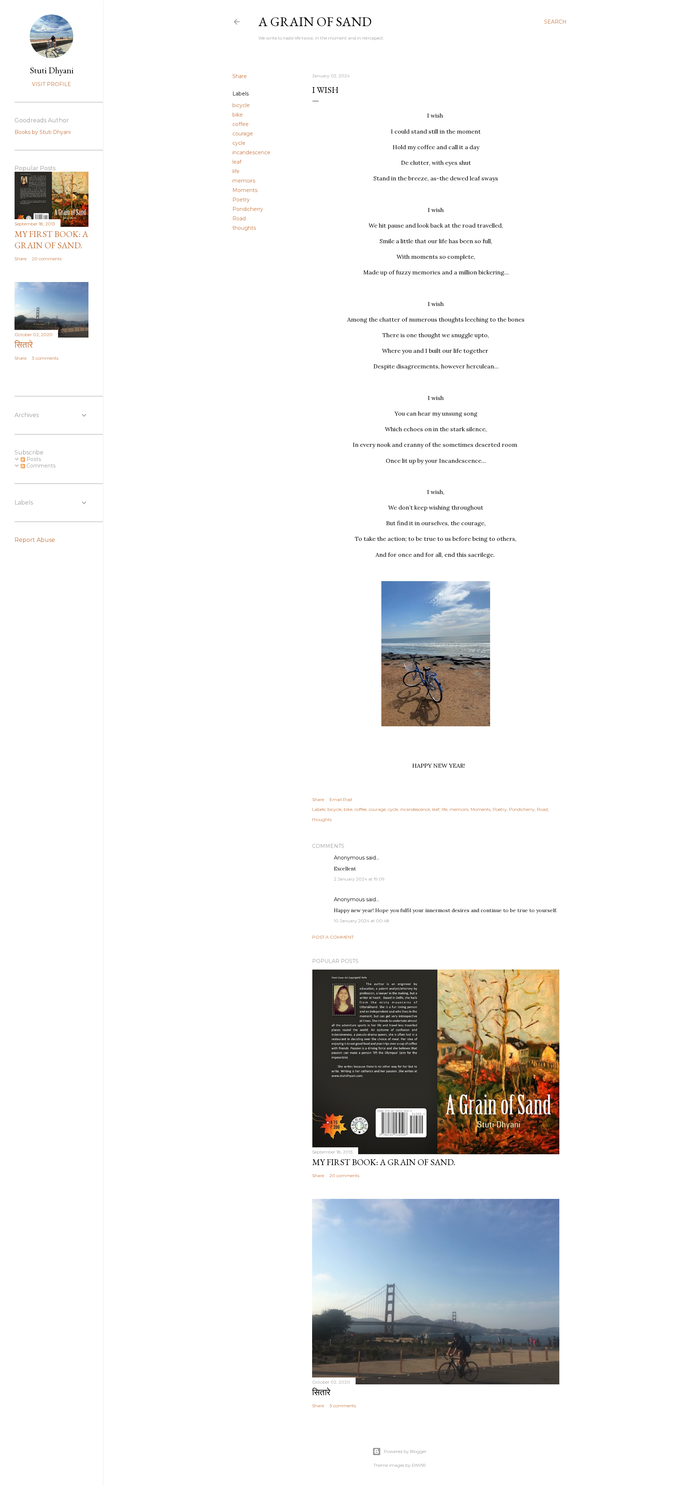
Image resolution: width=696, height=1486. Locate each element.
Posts (33, 459)
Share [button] (239, 76)
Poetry (241, 199)
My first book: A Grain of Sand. (383, 1162)
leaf (236, 162)
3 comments (343, 1405)
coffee (240, 124)
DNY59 (419, 1465)
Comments (40, 465)
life (236, 171)
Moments (244, 190)
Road (239, 218)
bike (237, 114)
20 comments (344, 1175)
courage (242, 133)
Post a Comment (333, 937)
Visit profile (51, 84)
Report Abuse (34, 539)
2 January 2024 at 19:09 (359, 879)
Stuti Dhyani (52, 70)
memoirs (243, 180)
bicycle (241, 105)
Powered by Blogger (405, 1451)
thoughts (244, 228)
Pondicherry (247, 209)
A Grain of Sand (315, 21)
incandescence (251, 152)
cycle (238, 143)
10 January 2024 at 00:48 (361, 920)
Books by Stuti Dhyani (42, 132)
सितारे (321, 1392)
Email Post (341, 799)
